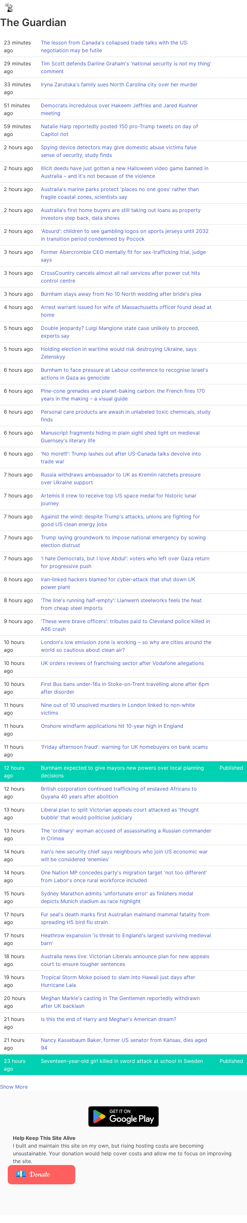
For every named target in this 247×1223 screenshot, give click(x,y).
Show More (14, 1086)
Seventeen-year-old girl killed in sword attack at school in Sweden (122, 1061)
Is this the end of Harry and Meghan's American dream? (108, 1019)
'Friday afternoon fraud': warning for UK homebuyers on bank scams (124, 747)
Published (231, 768)
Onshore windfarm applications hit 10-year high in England (112, 726)
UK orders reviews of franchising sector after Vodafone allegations (122, 663)
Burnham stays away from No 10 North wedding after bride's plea (121, 294)
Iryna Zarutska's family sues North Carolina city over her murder (119, 84)
